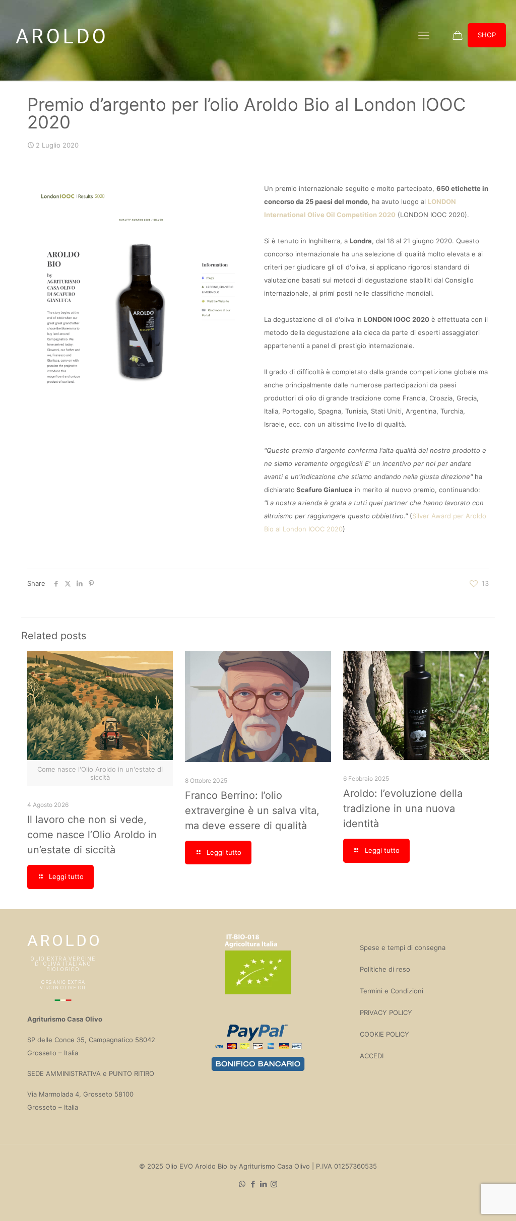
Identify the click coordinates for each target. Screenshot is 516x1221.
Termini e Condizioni (391, 991)
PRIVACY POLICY (386, 1012)
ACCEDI (371, 1056)
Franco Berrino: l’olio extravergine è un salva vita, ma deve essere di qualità (252, 810)
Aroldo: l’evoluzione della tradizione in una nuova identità (403, 808)
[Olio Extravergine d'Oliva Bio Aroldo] (60, 35)
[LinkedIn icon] (263, 1184)
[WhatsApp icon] (242, 1184)
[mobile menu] (423, 35)
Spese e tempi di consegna (402, 947)
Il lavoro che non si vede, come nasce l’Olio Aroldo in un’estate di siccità (92, 834)
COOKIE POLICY (384, 1034)
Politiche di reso (385, 969)
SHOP (487, 35)
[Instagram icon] (274, 1184)
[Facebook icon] (252, 1184)
